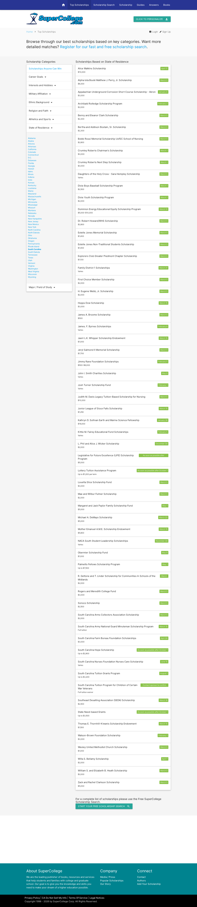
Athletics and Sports (42, 119)
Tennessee (32, 255)
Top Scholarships (79, 4)
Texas (30, 257)
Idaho (30, 171)
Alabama (32, 138)
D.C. (30, 157)
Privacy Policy (32, 897)
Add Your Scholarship (149, 883)
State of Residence (41, 128)
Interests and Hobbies (43, 85)
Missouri (31, 207)
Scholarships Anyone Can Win (45, 68)
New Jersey (33, 221)
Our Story (105, 883)
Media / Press (107, 877)
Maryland (32, 194)
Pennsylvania (34, 244)
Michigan (32, 199)
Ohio (30, 235)
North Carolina (34, 230)
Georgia (31, 166)
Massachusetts (34, 196)
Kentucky (32, 185)
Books (166, 4)
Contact (141, 877)
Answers (154, 4)
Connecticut (33, 155)
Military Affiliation (40, 94)
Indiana (31, 177)
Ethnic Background (41, 102)
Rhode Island (33, 246)
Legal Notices (97, 897)
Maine (30, 191)
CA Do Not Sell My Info (54, 897)
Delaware (32, 160)
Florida (31, 163)
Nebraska (32, 213)
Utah (30, 260)
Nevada (31, 216)
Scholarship (125, 4)
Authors (141, 880)
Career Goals (38, 77)
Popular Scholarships (111, 880)
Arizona (31, 144)
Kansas (31, 182)
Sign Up (165, 31)
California (32, 149)
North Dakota (34, 232)
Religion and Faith (40, 111)
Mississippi (32, 205)
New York (32, 227)
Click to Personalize (152, 19)
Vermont (31, 263)
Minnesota (32, 202)
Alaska (31, 141)
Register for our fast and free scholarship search (103, 46)
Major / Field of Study (42, 287)
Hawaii (31, 169)
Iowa (30, 180)
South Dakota (34, 252)
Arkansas (32, 146)
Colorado (32, 152)
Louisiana (32, 188)
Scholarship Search (104, 4)
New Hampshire (35, 219)
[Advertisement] (98, 839)
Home (29, 31)
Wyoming (32, 277)
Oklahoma (32, 238)
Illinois (30, 174)
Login (153, 31)
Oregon (31, 241)
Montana (32, 210)
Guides (141, 4)
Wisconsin (32, 274)
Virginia (31, 266)
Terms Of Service (78, 897)
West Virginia (33, 271)
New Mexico (33, 224)
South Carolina (34, 249)
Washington (33, 269)
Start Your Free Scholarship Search (104, 806)
